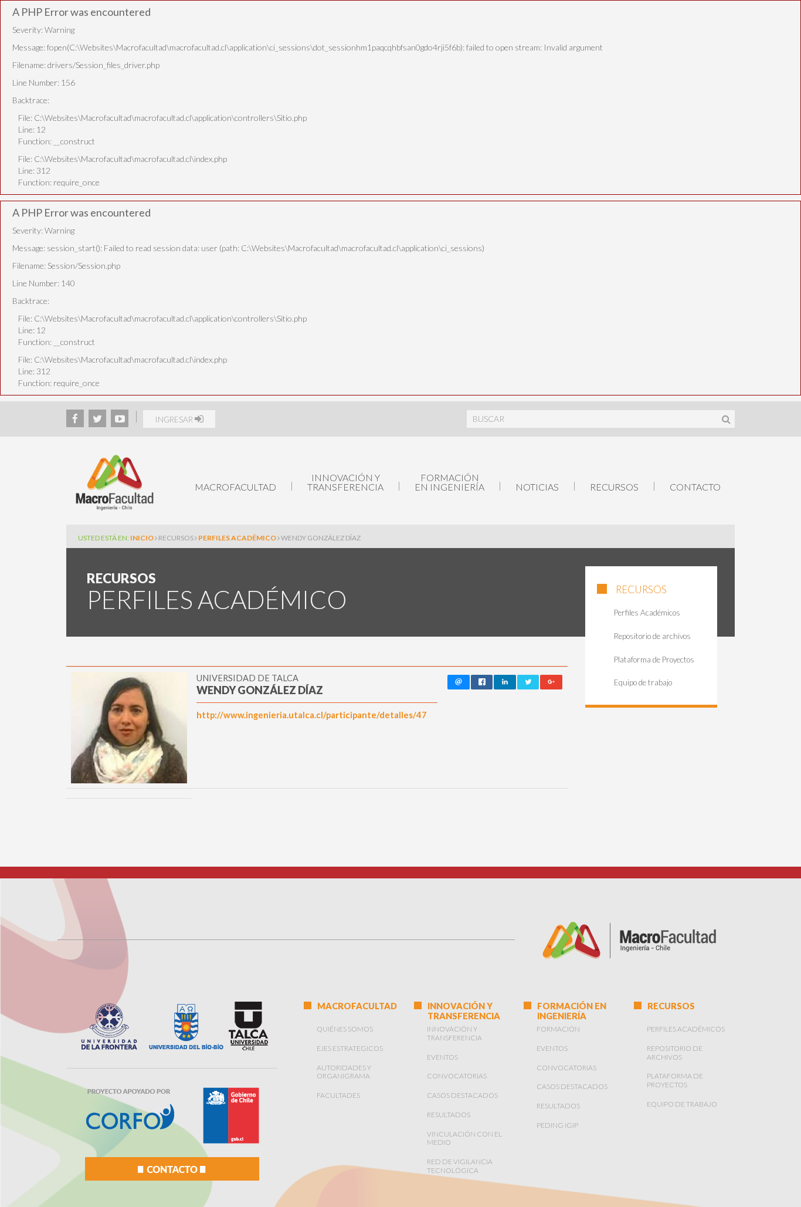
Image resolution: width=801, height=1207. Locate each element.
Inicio (142, 537)
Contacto (695, 486)
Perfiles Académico (237, 537)
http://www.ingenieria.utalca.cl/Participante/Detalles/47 (311, 715)
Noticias (537, 486)
